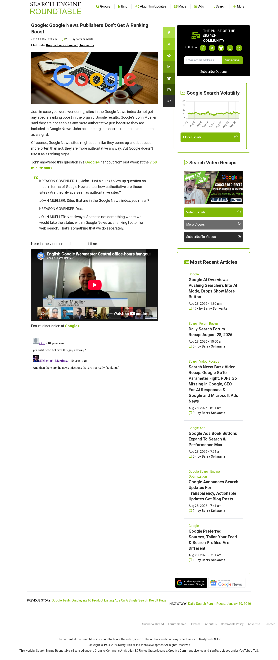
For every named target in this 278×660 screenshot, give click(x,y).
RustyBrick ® (126, 645)
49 (194, 308)
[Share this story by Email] (169, 89)
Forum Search (177, 624)
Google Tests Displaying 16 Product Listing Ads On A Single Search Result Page (109, 600)
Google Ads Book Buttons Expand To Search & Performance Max (213, 439)
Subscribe (232, 60)
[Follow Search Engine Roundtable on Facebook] (203, 48)
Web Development (153, 645)
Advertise (254, 624)
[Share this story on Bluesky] (169, 78)
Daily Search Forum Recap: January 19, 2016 (219, 604)
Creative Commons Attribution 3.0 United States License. (131, 650)
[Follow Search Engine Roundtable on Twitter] (212, 48)
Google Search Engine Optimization (70, 45)
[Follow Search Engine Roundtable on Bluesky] (221, 48)
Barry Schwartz (84, 39)
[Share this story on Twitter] (169, 44)
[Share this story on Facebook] (169, 32)
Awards (195, 624)
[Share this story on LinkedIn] (169, 67)
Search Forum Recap (203, 324)
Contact (270, 624)
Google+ (92, 162)
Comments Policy (232, 624)
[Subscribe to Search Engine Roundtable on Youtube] (230, 48)
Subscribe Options (213, 72)
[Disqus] (94, 387)
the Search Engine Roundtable (96, 639)
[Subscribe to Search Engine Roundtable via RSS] (239, 48)
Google (194, 274)
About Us (211, 624)
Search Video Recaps (204, 361)
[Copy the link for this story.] (169, 101)
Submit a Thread (153, 624)
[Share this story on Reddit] (169, 55)
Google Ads (197, 428)
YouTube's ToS (248, 650)
